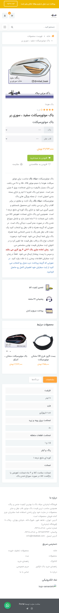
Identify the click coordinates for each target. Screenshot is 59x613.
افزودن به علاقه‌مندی (38, 164)
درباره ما (53, 572)
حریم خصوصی (22, 566)
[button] (12, 15)
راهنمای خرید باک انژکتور (46, 566)
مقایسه (16, 164)
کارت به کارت (10, 4)
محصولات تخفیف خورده (18, 550)
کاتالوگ (53, 561)
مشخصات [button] (50, 379)
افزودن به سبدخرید (39, 158)
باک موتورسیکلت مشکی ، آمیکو (15, 357)
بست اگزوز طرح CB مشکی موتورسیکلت (43, 357)
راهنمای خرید (23, 561)
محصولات (53, 556)
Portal (21, 604)
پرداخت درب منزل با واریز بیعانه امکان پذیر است (37, 4)
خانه (55, 550)
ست (27, 556)
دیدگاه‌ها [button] (35, 379)
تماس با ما (24, 572)
